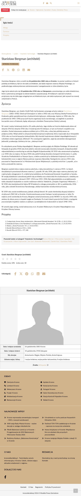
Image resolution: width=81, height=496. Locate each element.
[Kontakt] (47, 3)
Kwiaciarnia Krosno (50, 386)
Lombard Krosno (13, 386)
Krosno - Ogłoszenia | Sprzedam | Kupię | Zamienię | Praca (49, 10)
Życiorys (6, 31)
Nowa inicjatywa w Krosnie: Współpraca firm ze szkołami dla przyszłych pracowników (60, 432)
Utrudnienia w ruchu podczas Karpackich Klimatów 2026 (60, 419)
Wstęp (5, 28)
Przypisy (6, 35)
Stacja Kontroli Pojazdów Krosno (55, 396)
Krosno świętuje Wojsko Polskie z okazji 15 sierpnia (61, 439)
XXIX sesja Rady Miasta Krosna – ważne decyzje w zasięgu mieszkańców (21, 425)
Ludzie (16, 54)
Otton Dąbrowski (20, 241)
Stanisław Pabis (66, 241)
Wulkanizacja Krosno (14, 396)
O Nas (30, 487)
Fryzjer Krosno (12, 393)
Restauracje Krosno (14, 400)
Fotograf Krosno (49, 389)
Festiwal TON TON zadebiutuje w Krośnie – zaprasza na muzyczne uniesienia (60, 425)
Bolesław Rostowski (42, 241)
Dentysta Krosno (13, 382)
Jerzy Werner (49, 239)
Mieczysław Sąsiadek (63, 239)
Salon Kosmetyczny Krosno (53, 393)
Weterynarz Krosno (14, 389)
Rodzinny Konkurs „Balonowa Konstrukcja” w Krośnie (23, 439)
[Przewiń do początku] (75, 491)
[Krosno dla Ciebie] (9, 3)
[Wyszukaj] (51, 3)
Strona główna (6, 54)
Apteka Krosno (48, 382)
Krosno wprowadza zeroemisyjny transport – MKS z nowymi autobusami (23, 419)
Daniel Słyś (55, 241)
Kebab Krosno (48, 400)
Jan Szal (31, 241)
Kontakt (45, 461)
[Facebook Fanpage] (43, 3)
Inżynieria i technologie (27, 54)
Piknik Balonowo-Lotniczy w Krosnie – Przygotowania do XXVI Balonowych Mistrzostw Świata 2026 (21, 432)
